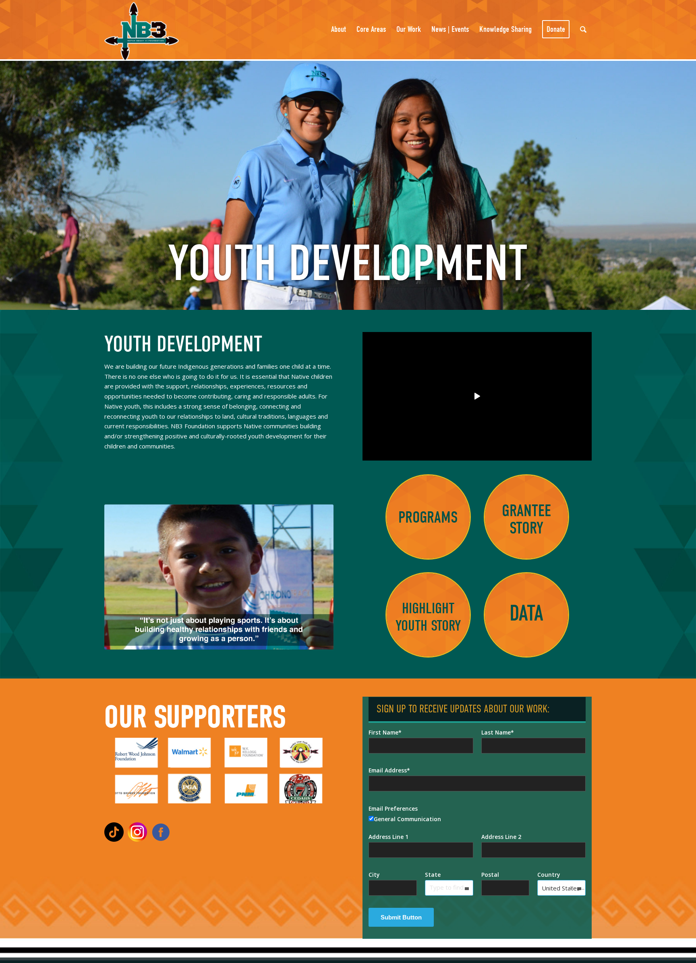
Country (548, 874)
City (374, 874)
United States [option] (561, 888)
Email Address (388, 770)
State (433, 874)
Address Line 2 (501, 837)
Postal (490, 874)
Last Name (496, 732)
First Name (383, 732)
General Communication (407, 819)
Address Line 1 (388, 837)
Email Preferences (393, 808)
